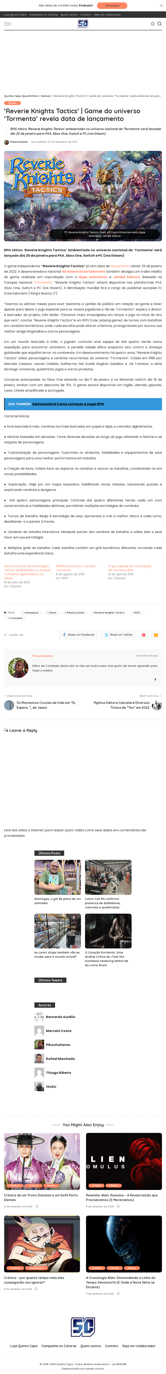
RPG (137, 612)
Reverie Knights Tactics (109, 612)
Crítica (96, 1185)
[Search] (159, 24)
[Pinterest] (144, 635)
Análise (15, 1185)
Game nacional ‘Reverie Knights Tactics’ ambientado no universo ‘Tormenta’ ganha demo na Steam (27, 572)
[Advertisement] (83, 60)
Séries (51, 1185)
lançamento (120, 266)
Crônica (33, 1185)
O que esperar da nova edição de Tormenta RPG (129, 568)
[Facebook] (155, 679)
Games (12, 103)
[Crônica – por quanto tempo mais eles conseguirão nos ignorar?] (42, 1244)
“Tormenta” (43, 282)
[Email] (156, 635)
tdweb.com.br (95, 1368)
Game (52, 612)
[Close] (162, 6)
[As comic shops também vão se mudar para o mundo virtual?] (57, 931)
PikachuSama (19, 141)
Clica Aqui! (112, 5)
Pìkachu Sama (75, 612)
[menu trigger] (9, 24)
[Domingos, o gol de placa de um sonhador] (57, 877)
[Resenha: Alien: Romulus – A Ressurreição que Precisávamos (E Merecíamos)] (124, 1161)
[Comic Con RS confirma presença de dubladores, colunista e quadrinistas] (108, 877)
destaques (31, 612)
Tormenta (16, 618)
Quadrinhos (36, 1268)
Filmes (114, 1185)
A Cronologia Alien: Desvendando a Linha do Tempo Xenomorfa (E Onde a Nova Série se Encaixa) (120, 1282)
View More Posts (147, 655)
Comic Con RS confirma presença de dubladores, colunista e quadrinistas (103, 903)
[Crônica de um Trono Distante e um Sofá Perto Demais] (42, 1161)
